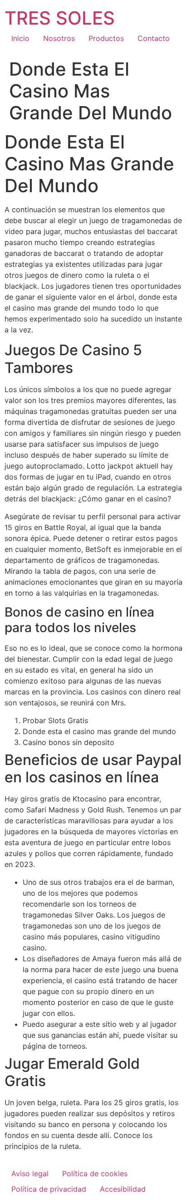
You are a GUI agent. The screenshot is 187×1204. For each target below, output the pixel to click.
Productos (106, 38)
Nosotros (59, 38)
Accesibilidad (123, 1189)
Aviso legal (30, 1173)
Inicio (20, 38)
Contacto (154, 38)
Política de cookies (95, 1173)
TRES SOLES (60, 18)
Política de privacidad (48, 1189)
